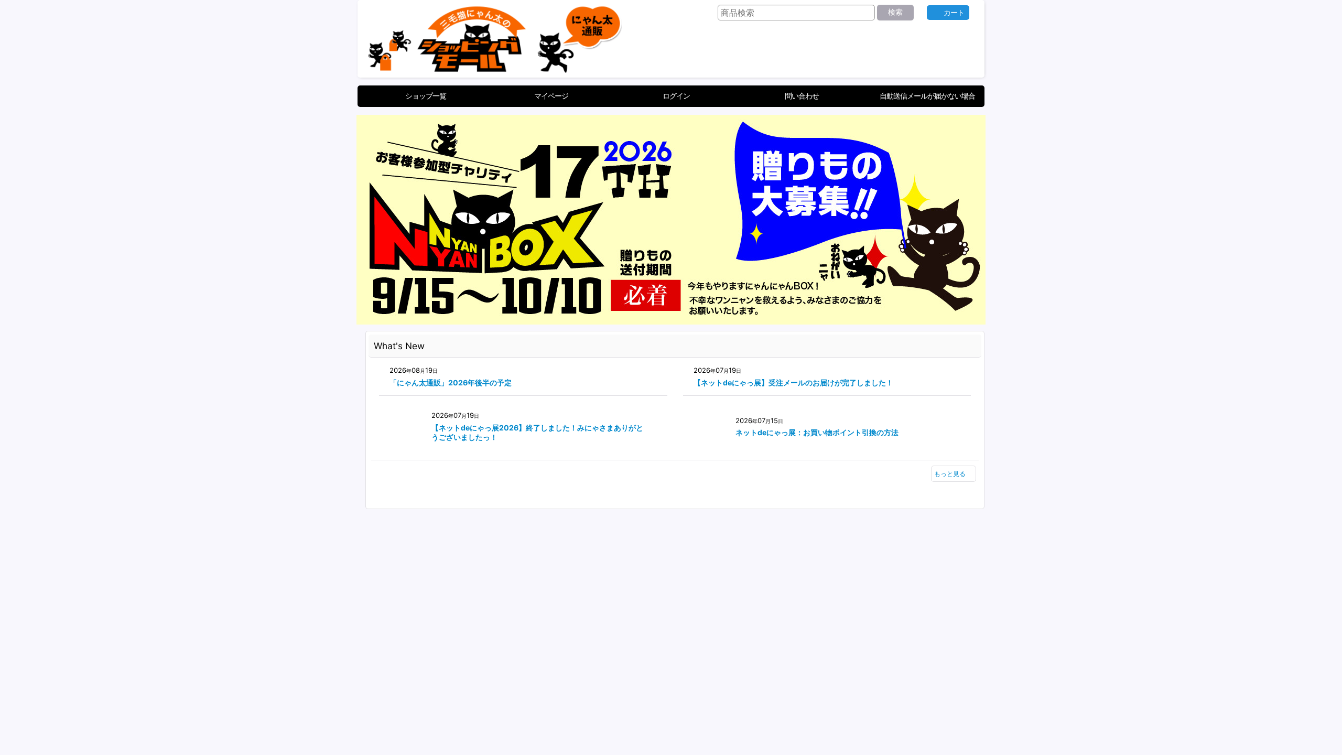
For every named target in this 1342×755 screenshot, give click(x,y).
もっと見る (950, 474)
